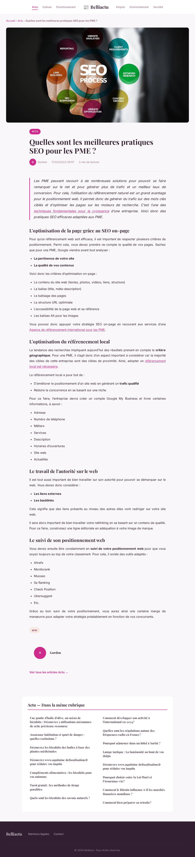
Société (158, 7)
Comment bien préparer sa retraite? (127, 802)
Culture (47, 7)
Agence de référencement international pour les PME (67, 330)
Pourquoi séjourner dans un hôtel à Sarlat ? (131, 743)
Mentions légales (38, 834)
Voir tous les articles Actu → (48, 672)
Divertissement (66, 7)
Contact (59, 834)
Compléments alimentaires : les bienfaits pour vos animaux (61, 775)
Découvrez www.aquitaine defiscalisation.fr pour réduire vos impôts (59, 762)
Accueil (10, 20)
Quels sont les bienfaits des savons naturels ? (60, 798)
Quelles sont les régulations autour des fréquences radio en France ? (129, 733)
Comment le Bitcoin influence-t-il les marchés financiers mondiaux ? (134, 792)
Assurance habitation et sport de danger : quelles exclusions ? (57, 737)
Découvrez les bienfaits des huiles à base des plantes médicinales (60, 749)
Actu (35, 7)
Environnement (139, 7)
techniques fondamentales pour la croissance (71, 211)
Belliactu (96, 7)
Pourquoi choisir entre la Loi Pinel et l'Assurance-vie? (127, 779)
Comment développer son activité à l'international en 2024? (126, 720)
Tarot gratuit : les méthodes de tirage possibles (54, 787)
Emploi (120, 7)
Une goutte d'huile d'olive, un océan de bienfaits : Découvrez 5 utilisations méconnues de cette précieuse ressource (60, 722)
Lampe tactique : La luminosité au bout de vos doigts (133, 754)
